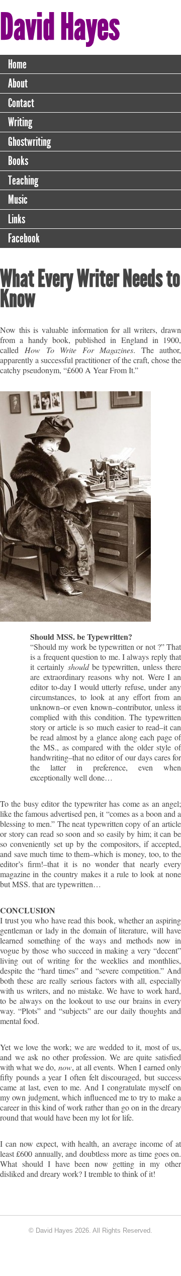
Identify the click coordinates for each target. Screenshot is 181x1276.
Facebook (24, 238)
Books (18, 161)
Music (18, 200)
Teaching (23, 181)
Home (17, 64)
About (18, 83)
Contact (21, 103)
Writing (20, 122)
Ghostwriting (29, 142)
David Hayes (60, 27)
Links (16, 219)
